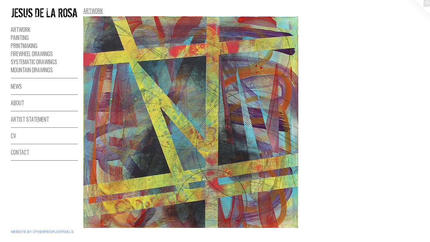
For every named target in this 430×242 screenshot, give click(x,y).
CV (13, 136)
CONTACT (20, 152)
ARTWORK (20, 30)
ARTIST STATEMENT (30, 119)
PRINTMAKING (24, 46)
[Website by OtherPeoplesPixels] (416, 13)
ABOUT (17, 103)
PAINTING (20, 38)
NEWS (16, 86)
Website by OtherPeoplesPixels (42, 232)
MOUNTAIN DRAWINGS (32, 70)
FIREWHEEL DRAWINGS (32, 54)
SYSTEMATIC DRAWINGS (34, 62)
